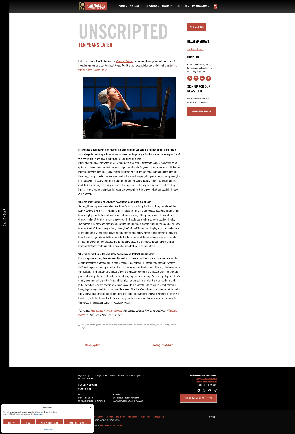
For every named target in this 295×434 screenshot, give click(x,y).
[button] (90, 407)
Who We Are (132, 416)
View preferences (49, 423)
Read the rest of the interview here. (106, 310)
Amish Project (90, 325)
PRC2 (157, 325)
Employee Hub (158, 416)
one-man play (151, 325)
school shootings (164, 325)
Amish (83, 325)
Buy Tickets (120, 416)
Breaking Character (124, 61)
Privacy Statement (48, 429)
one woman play (131, 325)
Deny (27, 423)
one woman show (142, 325)
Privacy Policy (145, 416)
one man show (122, 325)
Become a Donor (96, 416)
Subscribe (109, 416)
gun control (105, 325)
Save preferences (78, 423)
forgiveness (97, 325)
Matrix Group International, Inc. (111, 425)
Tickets (122, 6)
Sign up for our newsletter (198, 398)
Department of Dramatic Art (206, 381)
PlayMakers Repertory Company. (95, 420)
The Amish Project (195, 49)
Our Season (134, 6)
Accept (11, 423)
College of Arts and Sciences (206, 378)
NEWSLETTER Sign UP (201, 111)
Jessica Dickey (113, 325)
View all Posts (197, 26)
